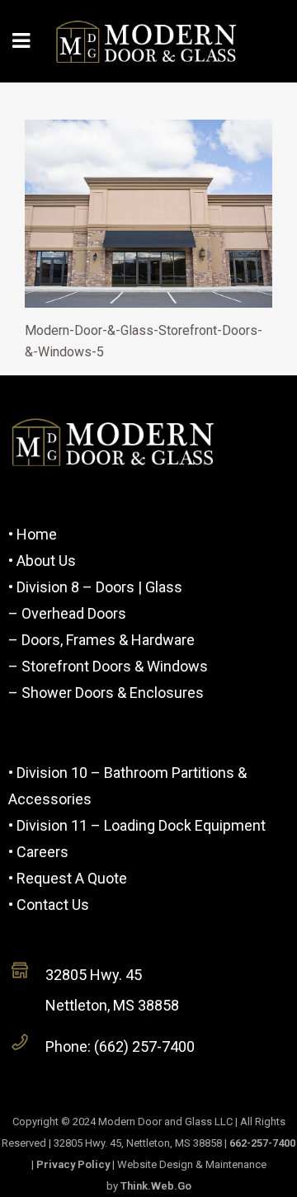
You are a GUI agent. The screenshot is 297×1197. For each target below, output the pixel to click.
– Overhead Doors (67, 613)
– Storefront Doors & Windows (108, 666)
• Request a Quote (67, 878)
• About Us (42, 560)
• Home (32, 534)
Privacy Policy (73, 1164)
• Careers (38, 851)
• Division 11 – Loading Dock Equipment (137, 825)
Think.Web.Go (155, 1186)
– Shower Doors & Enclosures (106, 692)
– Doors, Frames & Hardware (101, 639)
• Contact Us (48, 904)
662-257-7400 (262, 1143)
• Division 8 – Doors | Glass (95, 587)
